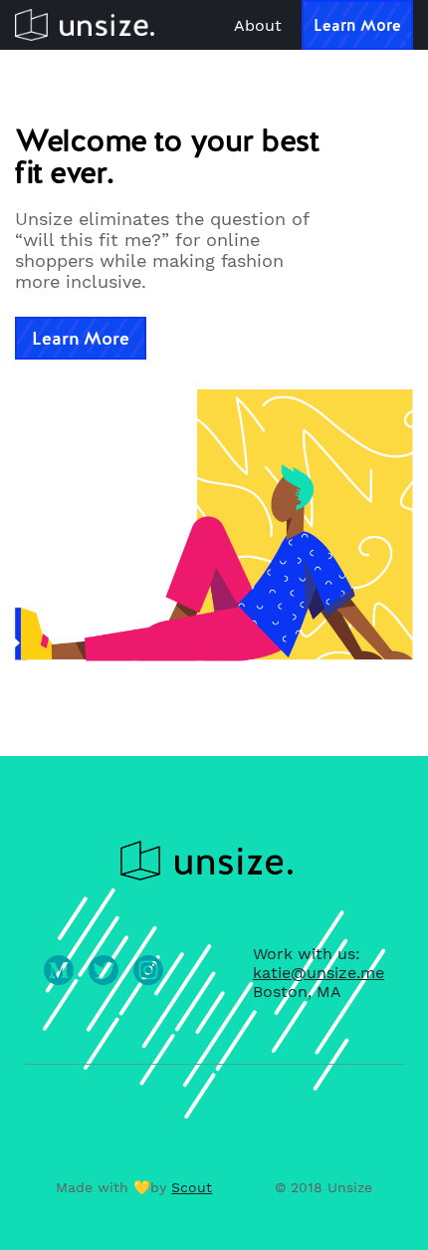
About (258, 25)
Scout (191, 1187)
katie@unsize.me (318, 972)
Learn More (357, 25)
